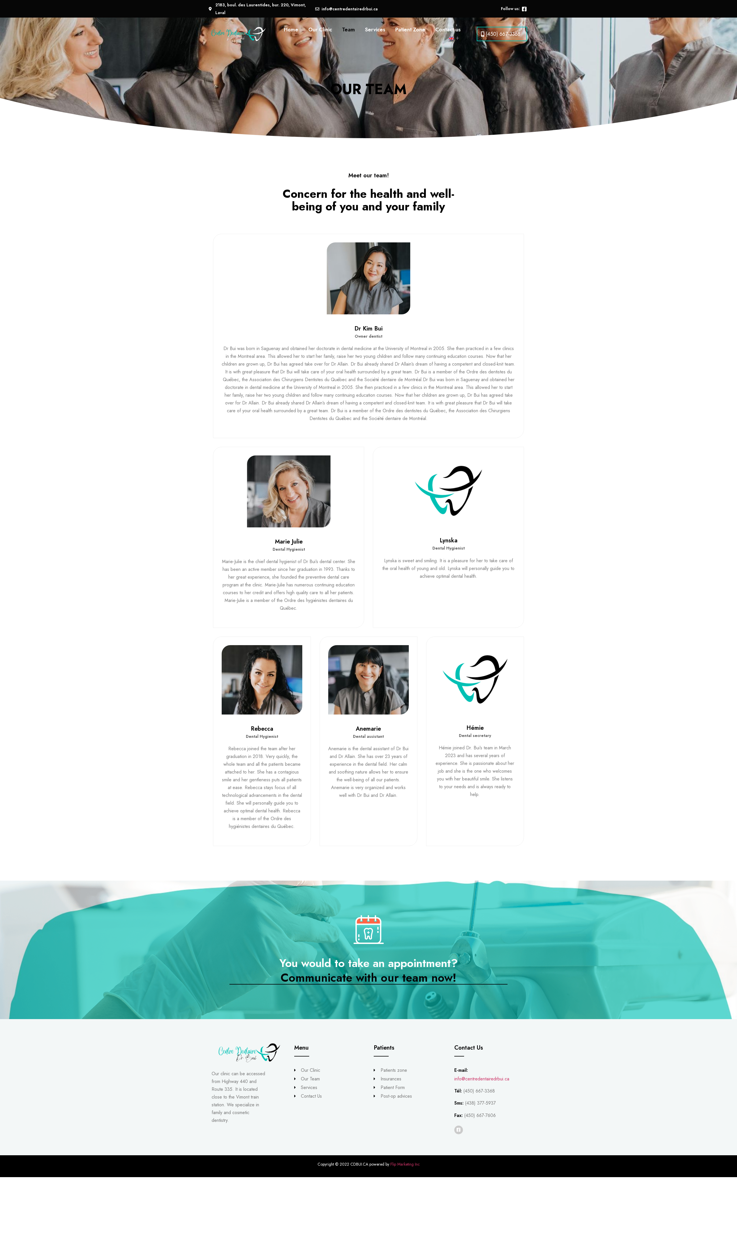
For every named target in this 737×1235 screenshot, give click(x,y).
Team (348, 29)
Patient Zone (410, 29)
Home (291, 29)
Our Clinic (320, 29)
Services (375, 29)
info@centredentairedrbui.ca (481, 1079)
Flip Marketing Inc (405, 1164)
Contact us (448, 29)
